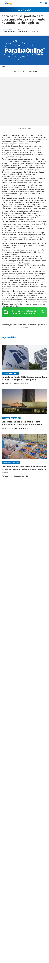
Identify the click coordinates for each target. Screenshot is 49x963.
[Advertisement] (24, 101)
